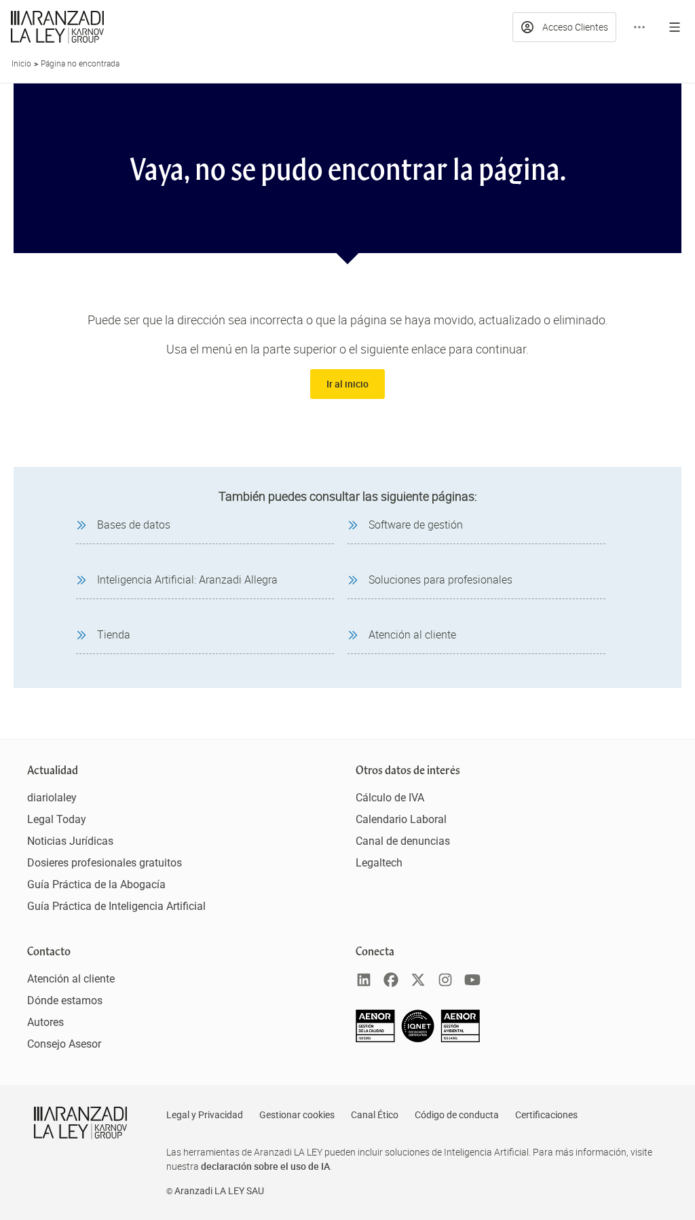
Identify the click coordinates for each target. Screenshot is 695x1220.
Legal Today (56, 819)
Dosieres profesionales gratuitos (104, 862)
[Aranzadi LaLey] (80, 1123)
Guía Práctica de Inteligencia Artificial (116, 906)
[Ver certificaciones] (418, 1038)
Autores (45, 1022)
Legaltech (379, 862)
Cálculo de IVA (390, 797)
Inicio (21, 63)
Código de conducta (457, 1114)
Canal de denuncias (403, 841)
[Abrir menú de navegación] (675, 27)
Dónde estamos (64, 1000)
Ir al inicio (347, 383)
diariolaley (52, 797)
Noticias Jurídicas (70, 841)
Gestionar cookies (297, 1114)
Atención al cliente (71, 978)
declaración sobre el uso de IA (265, 1166)
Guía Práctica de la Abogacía (96, 884)
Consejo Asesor (64, 1043)
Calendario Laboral (401, 819)
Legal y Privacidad (204, 1114)
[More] (639, 27)
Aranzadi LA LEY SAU (219, 1190)
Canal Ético (374, 1114)
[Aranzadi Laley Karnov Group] (57, 27)
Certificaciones (546, 1114)
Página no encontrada (80, 63)
